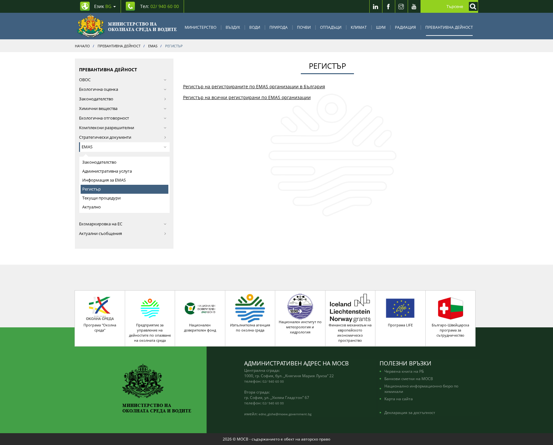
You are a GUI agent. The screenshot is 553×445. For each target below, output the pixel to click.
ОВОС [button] (85, 79)
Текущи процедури (101, 198)
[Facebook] (388, 6)
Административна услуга (107, 171)
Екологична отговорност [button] (104, 118)
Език (102, 6)
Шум (381, 27)
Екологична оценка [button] (98, 89)
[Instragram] (401, 6)
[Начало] (126, 26)
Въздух (233, 27)
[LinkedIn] (375, 6)
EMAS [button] (87, 147)
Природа (278, 27)
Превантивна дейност (449, 27)
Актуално (91, 207)
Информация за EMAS (104, 180)
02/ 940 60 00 (273, 381)
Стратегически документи (105, 137)
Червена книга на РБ (404, 371)
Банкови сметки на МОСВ (408, 378)
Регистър (91, 189)
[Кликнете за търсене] (472, 6)
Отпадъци (330, 27)
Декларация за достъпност (409, 412)
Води (254, 27)
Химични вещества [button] (98, 108)
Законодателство (96, 99)
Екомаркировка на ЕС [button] (100, 224)
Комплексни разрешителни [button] (106, 127)
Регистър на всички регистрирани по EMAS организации (247, 97)
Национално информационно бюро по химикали (421, 388)
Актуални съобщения (100, 233)
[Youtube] (414, 6)
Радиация (405, 27)
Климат (359, 27)
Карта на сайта (398, 398)
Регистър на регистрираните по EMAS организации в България (254, 86)
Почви (304, 27)
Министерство (200, 27)
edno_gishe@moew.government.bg (285, 414)
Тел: (159, 6)
